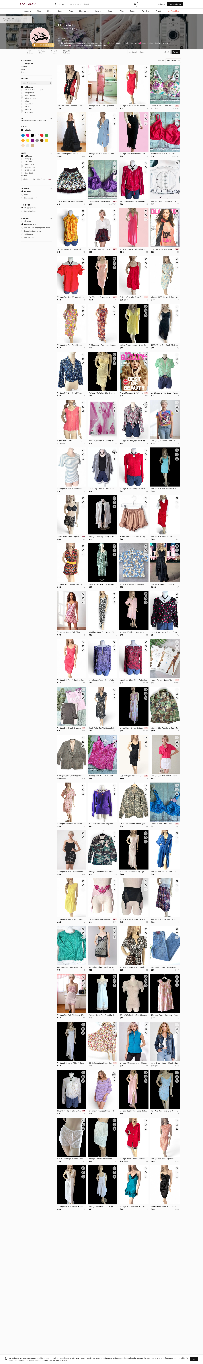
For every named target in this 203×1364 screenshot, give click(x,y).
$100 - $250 (30, 167)
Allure (26, 101)
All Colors (28, 130)
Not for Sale (29, 237)
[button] (62, 4)
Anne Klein (28, 104)
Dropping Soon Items (32, 231)
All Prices (28, 156)
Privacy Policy (61, 1360)
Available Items (30, 224)
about (166, 52)
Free (26, 195)
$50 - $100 (29, 164)
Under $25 (29, 159)
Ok (194, 1359)
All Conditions (30, 208)
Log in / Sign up (175, 4)
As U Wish (28, 112)
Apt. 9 (26, 107)
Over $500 (29, 173)
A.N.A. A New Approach (33, 90)
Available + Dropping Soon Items (37, 228)
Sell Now (161, 4)
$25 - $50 (28, 162)
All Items (27, 191)
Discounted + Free (31, 198)
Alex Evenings (30, 95)
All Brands (28, 87)
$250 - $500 (30, 170)
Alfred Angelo (29, 98)
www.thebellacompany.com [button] (71, 41)
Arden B (27, 109)
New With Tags (30, 211)
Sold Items (28, 234)
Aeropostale (29, 93)
